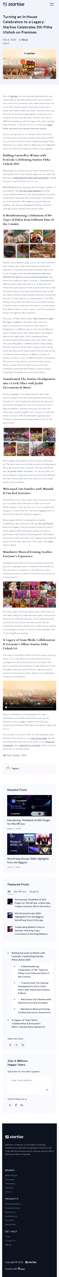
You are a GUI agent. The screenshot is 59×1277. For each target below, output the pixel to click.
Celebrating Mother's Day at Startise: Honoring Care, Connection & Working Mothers (9, 929)
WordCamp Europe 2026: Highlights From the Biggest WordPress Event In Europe (29, 844)
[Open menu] (52, 4)
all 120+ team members (30, 191)
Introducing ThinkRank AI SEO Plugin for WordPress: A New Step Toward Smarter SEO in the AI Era (29, 805)
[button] (29, 1269)
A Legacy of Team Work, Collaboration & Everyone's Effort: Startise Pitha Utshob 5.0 (28, 1023)
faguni (6, 43)
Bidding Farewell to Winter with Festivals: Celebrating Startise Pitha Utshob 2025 (28, 956)
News (25, 39)
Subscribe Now (29, 1089)
